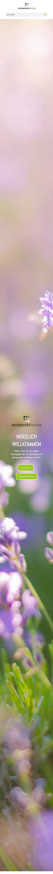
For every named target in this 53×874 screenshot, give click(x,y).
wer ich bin (26, 467)
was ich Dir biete (26, 476)
